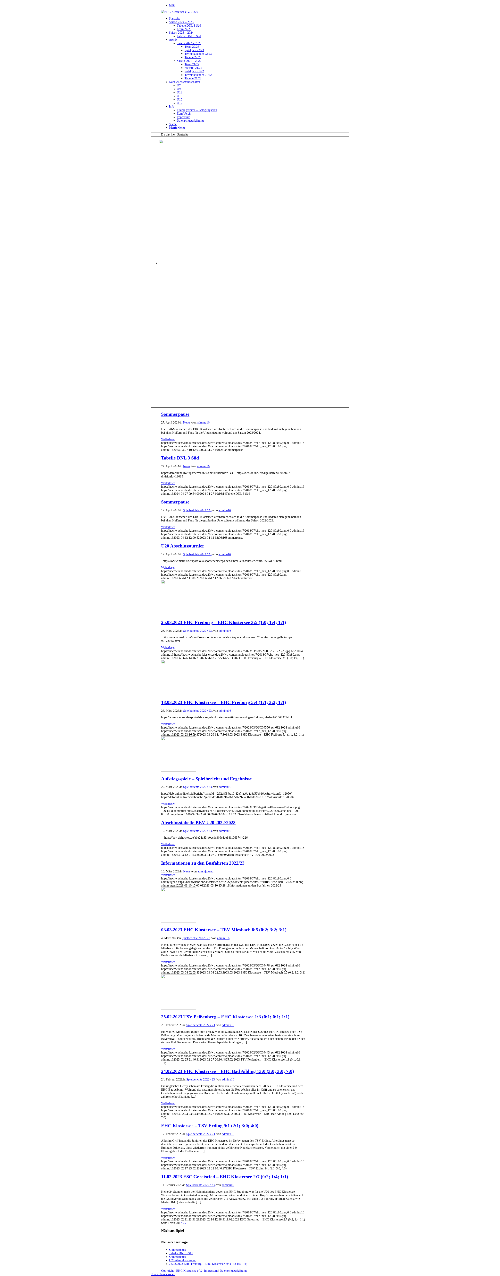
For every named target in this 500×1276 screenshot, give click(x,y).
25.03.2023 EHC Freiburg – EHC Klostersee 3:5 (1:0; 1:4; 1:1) (223, 622)
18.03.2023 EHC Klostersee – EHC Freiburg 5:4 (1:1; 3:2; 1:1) (223, 702)
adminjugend (205, 871)
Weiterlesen (168, 439)
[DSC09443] (178, 1008)
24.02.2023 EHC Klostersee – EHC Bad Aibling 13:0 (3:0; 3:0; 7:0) (227, 1071)
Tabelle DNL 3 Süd (180, 457)
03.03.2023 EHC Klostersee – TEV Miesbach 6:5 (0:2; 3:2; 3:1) (224, 929)
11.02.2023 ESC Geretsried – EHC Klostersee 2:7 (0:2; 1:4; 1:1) (224, 1176)
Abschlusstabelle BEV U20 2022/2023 (198, 822)
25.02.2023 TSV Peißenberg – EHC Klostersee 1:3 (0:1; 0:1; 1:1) (225, 1016)
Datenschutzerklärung (233, 1270)
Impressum (211, 1270)
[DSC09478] (178, 921)
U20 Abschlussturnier (182, 545)
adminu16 (203, 422)
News (186, 422)
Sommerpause (175, 414)
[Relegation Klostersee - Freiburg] (178, 770)
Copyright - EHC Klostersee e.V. (181, 1270)
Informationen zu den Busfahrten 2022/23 (203, 863)
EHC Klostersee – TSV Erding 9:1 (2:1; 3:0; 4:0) (209, 1125)
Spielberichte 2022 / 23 (197, 510)
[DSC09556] (178, 694)
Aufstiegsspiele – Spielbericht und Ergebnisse (206, 778)
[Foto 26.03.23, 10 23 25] (178, 614)
